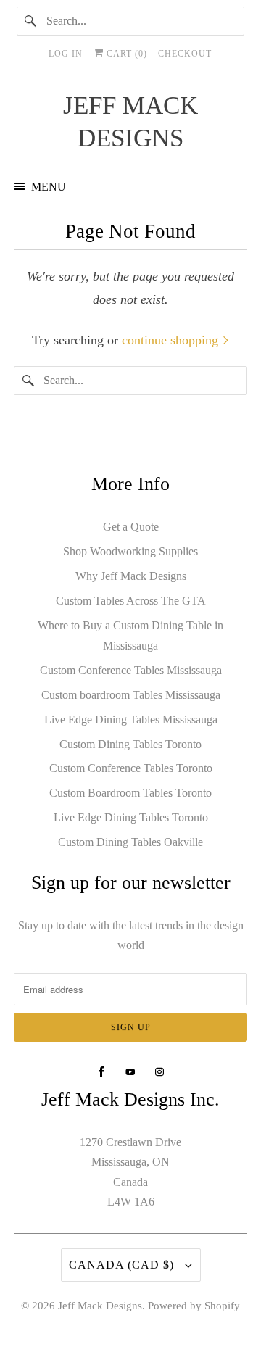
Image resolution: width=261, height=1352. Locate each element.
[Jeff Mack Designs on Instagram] (159, 1072)
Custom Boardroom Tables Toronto (130, 793)
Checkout (185, 54)
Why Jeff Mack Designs (130, 576)
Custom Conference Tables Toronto (130, 768)
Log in (66, 54)
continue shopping (172, 340)
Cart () (125, 54)
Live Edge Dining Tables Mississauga (131, 719)
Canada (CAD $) (123, 1264)
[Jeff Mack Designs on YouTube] (130, 1072)
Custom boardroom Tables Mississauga (130, 695)
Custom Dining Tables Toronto (130, 744)
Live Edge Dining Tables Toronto (131, 817)
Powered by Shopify (194, 1305)
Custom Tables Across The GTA (131, 600)
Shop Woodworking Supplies (130, 551)
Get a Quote (131, 527)
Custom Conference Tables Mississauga (131, 670)
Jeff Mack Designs (100, 1305)
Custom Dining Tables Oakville (130, 842)
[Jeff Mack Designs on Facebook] (101, 1072)
